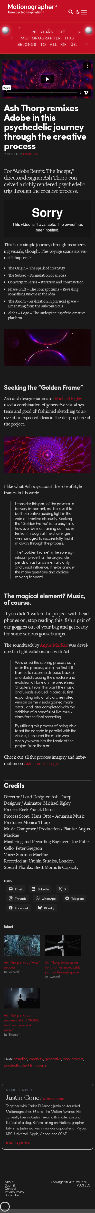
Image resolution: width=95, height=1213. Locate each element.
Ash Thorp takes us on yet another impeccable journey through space (63, 967)
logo (66, 1058)
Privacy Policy (14, 1191)
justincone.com (53, 1098)
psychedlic (12, 1065)
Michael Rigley (68, 398)
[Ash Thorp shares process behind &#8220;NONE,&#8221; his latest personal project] (22, 998)
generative (53, 1058)
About (9, 1181)
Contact (10, 1188)
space (41, 1065)
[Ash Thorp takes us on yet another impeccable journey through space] (63, 945)
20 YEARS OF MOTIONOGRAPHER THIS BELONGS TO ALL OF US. (48, 38)
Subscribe (11, 1195)
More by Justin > (18, 1143)
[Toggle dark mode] (77, 11)
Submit (10, 1185)
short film (28, 1065)
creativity (36, 1058)
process (77, 1058)
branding (20, 1058)
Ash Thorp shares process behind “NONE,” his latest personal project (22, 1022)
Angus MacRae (54, 645)
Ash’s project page (40, 763)
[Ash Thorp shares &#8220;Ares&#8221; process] (22, 945)
